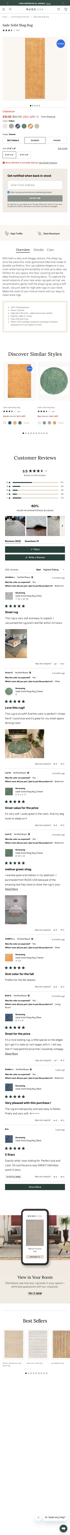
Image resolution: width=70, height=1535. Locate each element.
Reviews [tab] (13, 542)
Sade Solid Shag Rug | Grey (28, 597)
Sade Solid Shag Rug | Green (29, 693)
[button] (11, 30)
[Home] (35, 9)
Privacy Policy (38, 204)
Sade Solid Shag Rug (41, 17)
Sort (38, 569)
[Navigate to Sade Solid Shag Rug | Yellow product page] (19, 381)
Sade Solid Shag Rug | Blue (28, 1019)
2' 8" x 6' (9, 155)
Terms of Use (53, 204)
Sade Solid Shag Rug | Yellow (29, 959)
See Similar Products (48, 163)
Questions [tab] (32, 542)
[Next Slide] (62, 526)
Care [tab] (50, 250)
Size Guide (62, 148)
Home (5, 17)
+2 (26, 423)
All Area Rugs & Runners (20, 17)
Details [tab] (38, 250)
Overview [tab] (23, 250)
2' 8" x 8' (24, 155)
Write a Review (41, 558)
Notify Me (35, 198)
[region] (35, 526)
